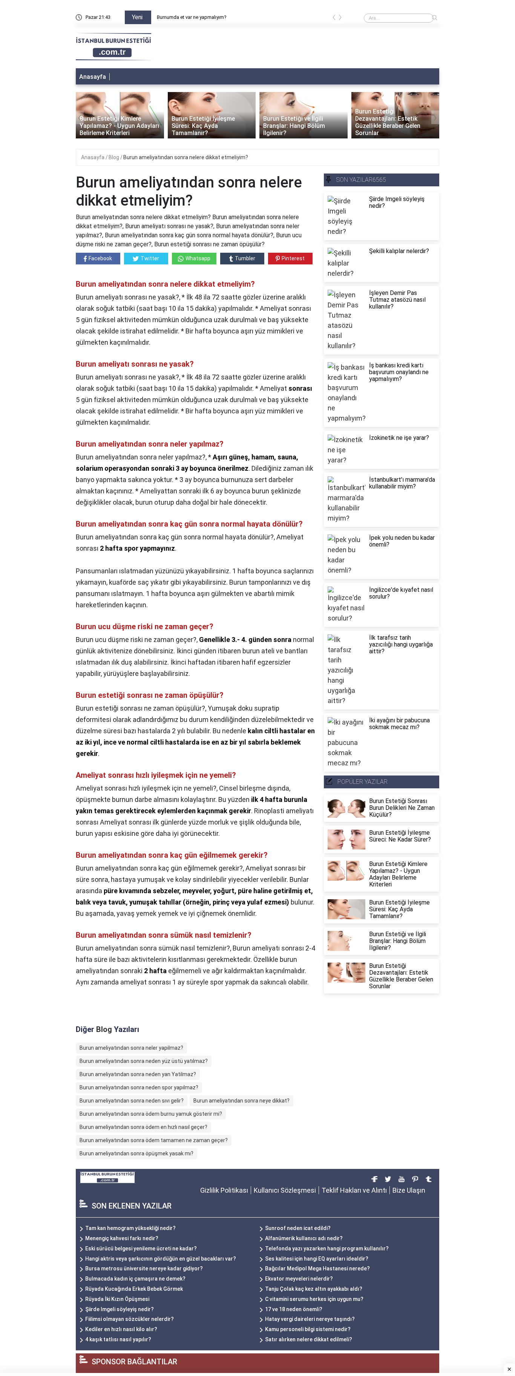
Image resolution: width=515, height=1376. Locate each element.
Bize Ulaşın (408, 1190)
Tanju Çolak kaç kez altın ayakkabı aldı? (313, 1289)
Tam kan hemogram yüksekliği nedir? (130, 1228)
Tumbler (245, 258)
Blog (114, 157)
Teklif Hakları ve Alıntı (354, 1190)
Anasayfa (92, 76)
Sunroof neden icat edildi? (298, 1228)
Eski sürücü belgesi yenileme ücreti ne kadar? (141, 1248)
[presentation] (334, 19)
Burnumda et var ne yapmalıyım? (192, 17)
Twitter (150, 258)
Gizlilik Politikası (224, 1190)
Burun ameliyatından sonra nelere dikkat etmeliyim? (185, 157)
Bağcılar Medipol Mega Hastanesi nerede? (317, 1268)
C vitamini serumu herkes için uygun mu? (314, 1299)
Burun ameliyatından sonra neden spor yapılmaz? (139, 1087)
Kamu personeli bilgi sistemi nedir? (308, 1329)
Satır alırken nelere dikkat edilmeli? (308, 1339)
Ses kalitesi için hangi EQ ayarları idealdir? (316, 1259)
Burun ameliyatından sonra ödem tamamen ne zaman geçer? (154, 1140)
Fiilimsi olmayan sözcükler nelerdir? (129, 1319)
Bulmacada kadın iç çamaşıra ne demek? (135, 1279)
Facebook (100, 258)
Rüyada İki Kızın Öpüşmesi (117, 1299)
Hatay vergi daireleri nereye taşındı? (310, 1319)
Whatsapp (197, 258)
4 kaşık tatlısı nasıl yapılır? (118, 1339)
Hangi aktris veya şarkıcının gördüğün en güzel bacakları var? (160, 1259)
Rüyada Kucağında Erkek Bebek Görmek (134, 1289)
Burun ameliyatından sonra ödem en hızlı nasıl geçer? (143, 1127)
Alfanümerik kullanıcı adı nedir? (304, 1238)
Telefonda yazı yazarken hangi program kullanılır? (327, 1248)
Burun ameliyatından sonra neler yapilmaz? (131, 1048)
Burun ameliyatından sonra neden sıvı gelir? (132, 1101)
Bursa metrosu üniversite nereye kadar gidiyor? (144, 1268)
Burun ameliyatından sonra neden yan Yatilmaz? (138, 1074)
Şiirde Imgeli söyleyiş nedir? (119, 1309)
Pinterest (293, 258)
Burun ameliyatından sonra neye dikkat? (241, 1101)
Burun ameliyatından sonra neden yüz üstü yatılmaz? (144, 1061)
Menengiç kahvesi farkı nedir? (121, 1238)
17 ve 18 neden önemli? (293, 1309)
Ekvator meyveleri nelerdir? (299, 1279)
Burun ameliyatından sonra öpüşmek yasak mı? (136, 1153)
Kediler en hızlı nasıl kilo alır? (121, 1329)
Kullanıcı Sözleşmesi (285, 1190)
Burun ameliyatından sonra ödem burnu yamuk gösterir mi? (151, 1114)
